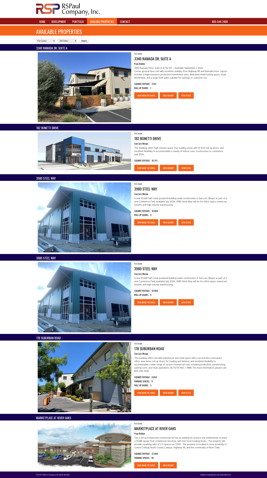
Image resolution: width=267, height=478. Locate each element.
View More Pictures (146, 95)
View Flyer (186, 95)
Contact (125, 22)
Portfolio (78, 22)
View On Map (168, 95)
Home (42, 22)
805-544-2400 (220, 22)
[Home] (68, 14)
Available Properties (102, 22)
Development (58, 22)
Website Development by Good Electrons (215, 475)
